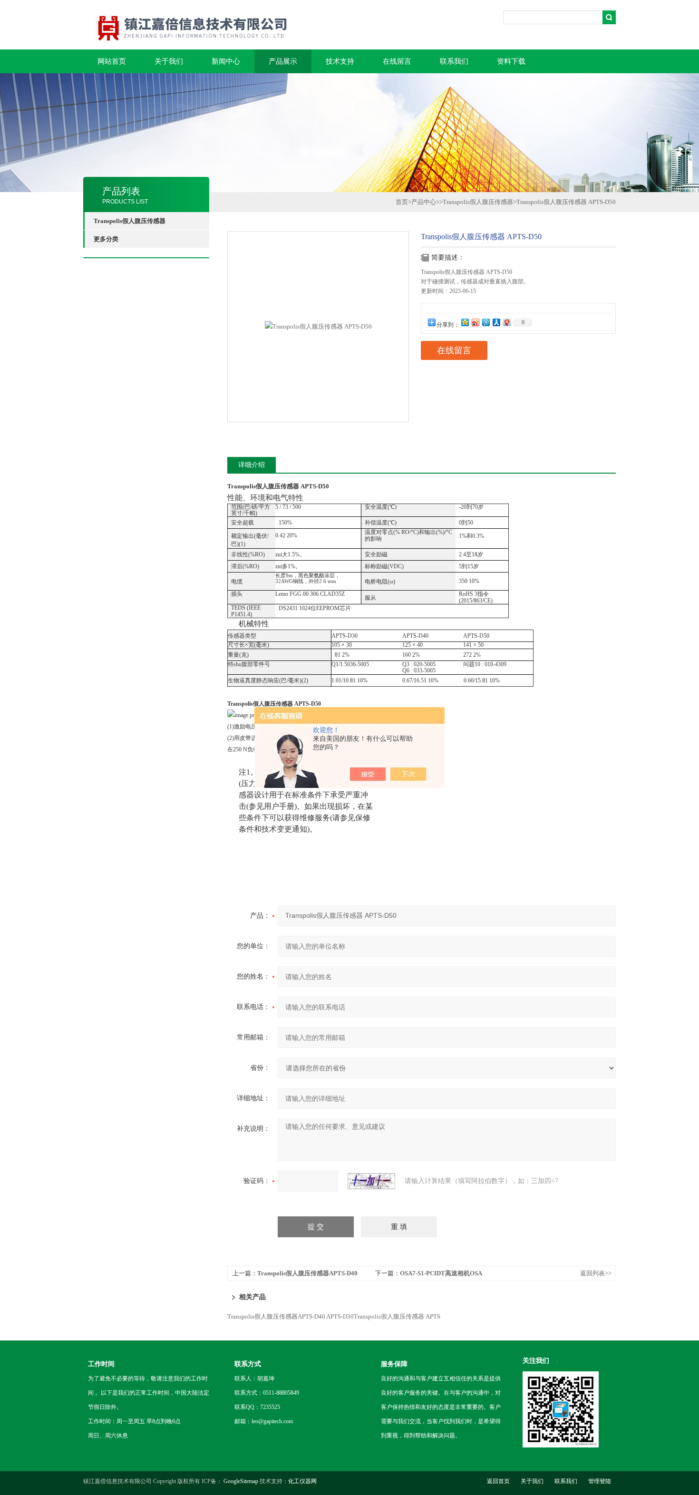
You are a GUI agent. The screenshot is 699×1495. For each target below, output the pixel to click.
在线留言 (397, 61)
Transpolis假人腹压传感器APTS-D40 (307, 1273)
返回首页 (498, 1481)
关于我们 (169, 61)
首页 (402, 201)
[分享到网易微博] (506, 322)
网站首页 (111, 61)
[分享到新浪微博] (475, 322)
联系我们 (454, 61)
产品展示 (283, 61)
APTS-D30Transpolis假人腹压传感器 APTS (383, 1316)
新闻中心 (226, 61)
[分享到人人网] (496, 322)
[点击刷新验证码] (371, 1181)
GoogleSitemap (240, 1481)
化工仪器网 (302, 1481)
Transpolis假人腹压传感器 (478, 201)
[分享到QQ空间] (464, 322)
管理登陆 (599, 1481)
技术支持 (340, 61)
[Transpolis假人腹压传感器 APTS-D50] (318, 326)
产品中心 (423, 201)
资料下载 (511, 61)
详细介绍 (251, 464)
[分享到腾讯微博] (485, 322)
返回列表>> (596, 1273)
